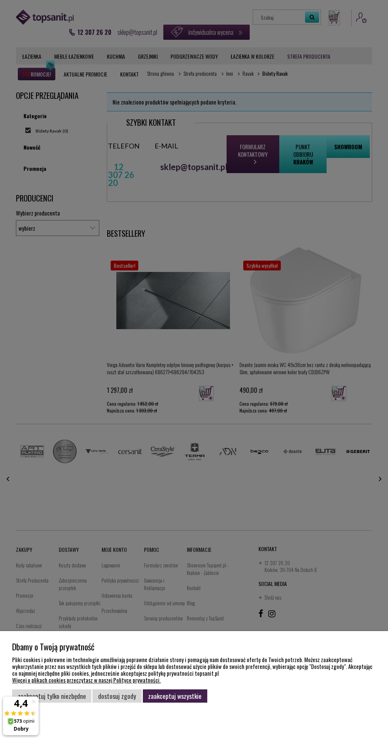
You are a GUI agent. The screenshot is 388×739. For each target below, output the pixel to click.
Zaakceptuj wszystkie (175, 696)
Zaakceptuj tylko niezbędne (52, 696)
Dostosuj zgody (117, 696)
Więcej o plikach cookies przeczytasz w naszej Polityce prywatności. (86, 680)
